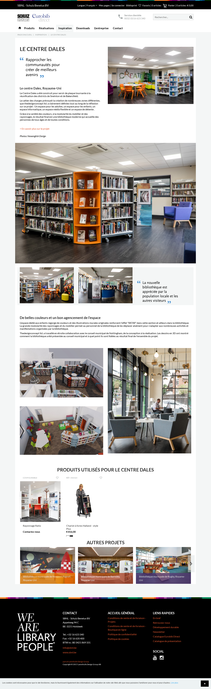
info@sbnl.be (69, 647)
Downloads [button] (83, 28)
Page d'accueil (24, 35)
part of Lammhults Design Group (76, 661)
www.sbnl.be (69, 652)
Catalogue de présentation (167, 641)
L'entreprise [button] (101, 28)
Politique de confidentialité (122, 634)
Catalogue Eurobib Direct (166, 636)
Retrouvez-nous (161, 622)
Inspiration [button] (65, 28)
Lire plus (174, 683)
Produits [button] (29, 28)
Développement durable (166, 627)
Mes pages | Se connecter (112, 5)
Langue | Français (86, 5)
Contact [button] (118, 28)
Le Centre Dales (58, 35)
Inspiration (41, 35)
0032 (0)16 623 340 (134, 18)
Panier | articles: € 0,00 (181, 5)
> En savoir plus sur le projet (34, 128)
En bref (156, 618)
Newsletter (159, 631)
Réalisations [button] (46, 28)
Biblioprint (131, 5)
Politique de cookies (118, 638)
